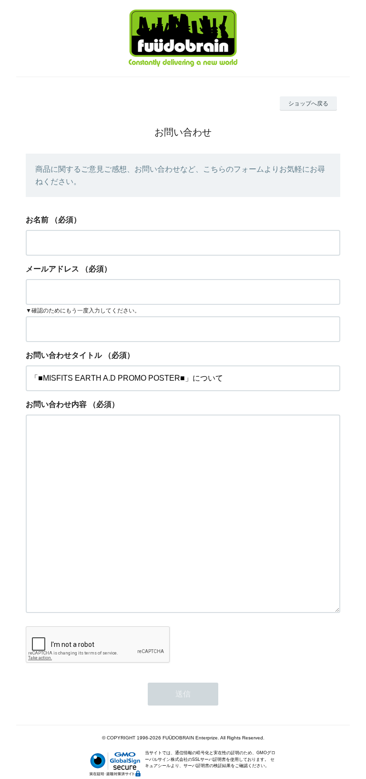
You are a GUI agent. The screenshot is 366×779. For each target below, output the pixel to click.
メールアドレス (52, 269)
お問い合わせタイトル (64, 355)
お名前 (37, 220)
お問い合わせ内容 (56, 404)
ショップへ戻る (308, 103)
